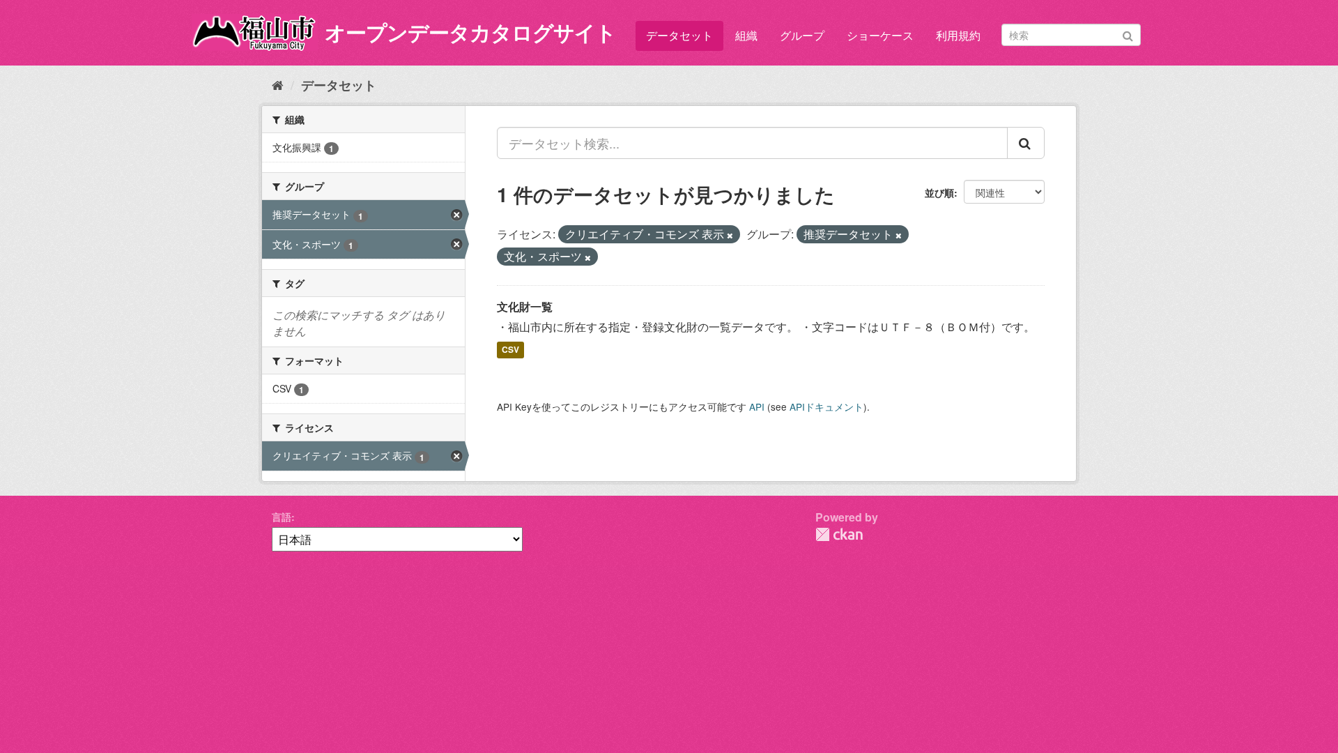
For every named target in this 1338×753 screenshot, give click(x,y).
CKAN (839, 534)
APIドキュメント (826, 406)
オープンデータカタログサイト (470, 32)
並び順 (939, 192)
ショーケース (880, 35)
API (756, 406)
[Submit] (1128, 34)
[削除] (730, 235)
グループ (802, 35)
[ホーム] (278, 84)
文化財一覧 (525, 306)
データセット (679, 35)
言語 (281, 517)
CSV (510, 349)
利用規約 (958, 35)
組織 (746, 35)
